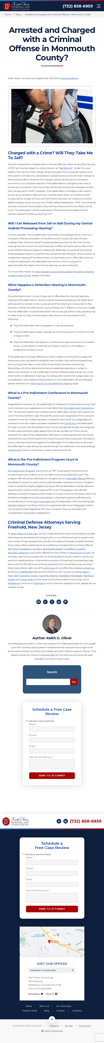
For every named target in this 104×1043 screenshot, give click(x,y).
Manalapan (77, 575)
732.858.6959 (26, 572)
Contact (61, 1011)
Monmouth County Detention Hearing (51, 383)
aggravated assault (53, 549)
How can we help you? (40, 757)
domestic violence (18, 552)
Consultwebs (57, 1031)
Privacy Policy (85, 1026)
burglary (37, 549)
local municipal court (44, 501)
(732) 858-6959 (78, 6)
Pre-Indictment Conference (79, 408)
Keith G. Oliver (59, 638)
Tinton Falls (26, 579)
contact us (88, 568)
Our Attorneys (63, 1006)
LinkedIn (58, 602)
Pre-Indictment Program (21, 471)
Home (8, 14)
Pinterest (65, 602)
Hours (50, 994)
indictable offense (76, 478)
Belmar (54, 575)
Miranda (79, 505)
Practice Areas (29, 1011)
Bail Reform (65, 168)
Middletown (14, 583)
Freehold (38, 583)
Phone (33, 735)
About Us (44, 1006)
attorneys (50, 568)
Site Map (69, 1026)
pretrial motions (16, 505)
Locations (77, 1011)
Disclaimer (54, 1026)
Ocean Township (40, 575)
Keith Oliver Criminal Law (24, 533)
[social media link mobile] (59, 821)
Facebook (52, 602)
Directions (34, 994)
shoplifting (70, 549)
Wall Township (22, 575)
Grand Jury (70, 423)
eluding (81, 549)
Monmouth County (80, 552)
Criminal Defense (68, 78)
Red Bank (64, 575)
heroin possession (22, 549)
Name (32, 724)
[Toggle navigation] (98, 6)
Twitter (45, 602)
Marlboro (89, 575)
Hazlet (11, 579)
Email (38, 602)
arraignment (15, 450)
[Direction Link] (52, 928)
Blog (18, 14)
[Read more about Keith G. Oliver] (52, 616)
